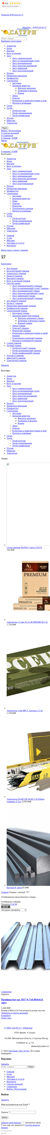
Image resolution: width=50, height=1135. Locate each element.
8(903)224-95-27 (8, 12)
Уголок (10, 118)
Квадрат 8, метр (14, 887)
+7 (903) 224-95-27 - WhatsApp (18, 1028)
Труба (9, 108)
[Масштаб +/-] (10, 1130)
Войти (4, 1117)
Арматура (11, 46)
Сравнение (6, 992)
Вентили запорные (27, 88)
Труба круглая (19, 110)
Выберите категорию (11, 41)
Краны (21, 93)
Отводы (16, 98)
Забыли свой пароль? (11, 1122)
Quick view (6, 1018)
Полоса (10, 73)
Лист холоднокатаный (22, 71)
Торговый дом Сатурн (18, 1051)
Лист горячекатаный (22, 58)
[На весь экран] (8, 1130)
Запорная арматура (21, 85)
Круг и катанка (14, 53)
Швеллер (11, 120)
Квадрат (10, 51)
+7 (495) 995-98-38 (12, 1020)
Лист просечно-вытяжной (24, 66)
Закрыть (5, 365)
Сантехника (12, 81)
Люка (15, 95)
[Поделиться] (5, 1130)
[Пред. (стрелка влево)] (2, 1133)
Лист (9, 56)
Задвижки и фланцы (27, 90)
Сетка (9, 105)
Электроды (12, 123)
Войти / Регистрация (16, 1089)
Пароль (5, 1112)
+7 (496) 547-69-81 (12, 1023)
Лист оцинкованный (22, 63)
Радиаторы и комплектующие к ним (29, 100)
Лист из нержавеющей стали (25, 61)
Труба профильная (21, 115)
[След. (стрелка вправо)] (5, 1133)
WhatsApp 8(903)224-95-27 (12, 15)
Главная (5, 892)
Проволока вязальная (17, 76)
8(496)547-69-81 (8, 10)
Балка (9, 48)
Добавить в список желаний (14, 1013)
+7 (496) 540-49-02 (12, 1025)
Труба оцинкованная (22, 113)
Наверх (4, 1127)
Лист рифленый (19, 68)
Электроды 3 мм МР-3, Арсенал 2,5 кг (25, 710)
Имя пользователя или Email (15, 1104)
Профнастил (12, 78)
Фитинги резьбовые (21, 103)
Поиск (4, 128)
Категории (6, 264)
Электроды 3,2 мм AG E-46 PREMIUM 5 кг (27, 622)
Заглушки (16, 83)
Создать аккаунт (32, 1125)
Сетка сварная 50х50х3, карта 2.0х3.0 (24, 547)
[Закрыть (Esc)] (2, 1130)
